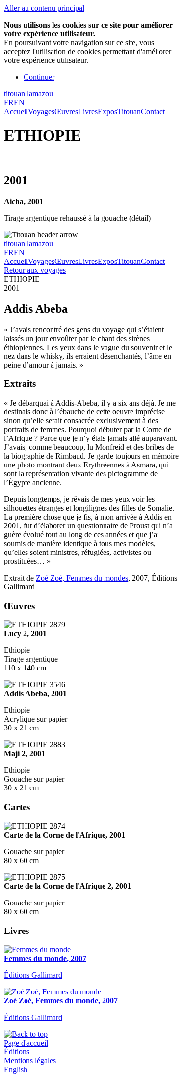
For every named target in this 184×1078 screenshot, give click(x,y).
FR (9, 102)
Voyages (41, 111)
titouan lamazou (28, 93)
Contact (153, 111)
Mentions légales (30, 1060)
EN (19, 102)
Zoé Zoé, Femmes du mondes (82, 578)
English (15, 1069)
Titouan (129, 111)
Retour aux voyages (35, 270)
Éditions (16, 1052)
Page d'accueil (26, 1043)
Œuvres (66, 111)
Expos (107, 111)
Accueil (16, 111)
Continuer (39, 77)
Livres (88, 111)
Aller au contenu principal (44, 8)
